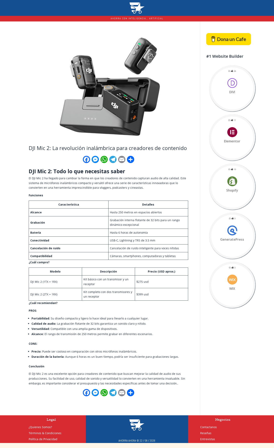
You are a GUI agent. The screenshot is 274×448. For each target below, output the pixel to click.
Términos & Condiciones (45, 433)
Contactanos (214, 427)
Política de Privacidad (43, 439)
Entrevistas (213, 439)
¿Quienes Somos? (40, 427)
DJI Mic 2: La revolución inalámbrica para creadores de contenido (108, 148)
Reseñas (211, 433)
